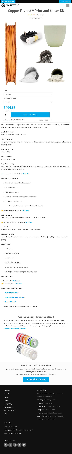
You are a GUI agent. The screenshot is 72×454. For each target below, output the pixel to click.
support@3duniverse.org (15, 433)
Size (5, 91)
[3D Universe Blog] (6, 445)
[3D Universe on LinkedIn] (24, 445)
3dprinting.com (41, 406)
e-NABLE (40, 413)
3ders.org (40, 400)
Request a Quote (8, 1)
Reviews (6, 400)
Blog (5, 414)
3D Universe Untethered (44, 394)
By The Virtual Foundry (36, 18)
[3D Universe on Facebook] (10, 445)
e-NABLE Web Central (44, 416)
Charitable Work (8, 407)
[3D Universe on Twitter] (19, 445)
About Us (6, 394)
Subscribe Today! (36, 379)
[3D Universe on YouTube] (15, 445)
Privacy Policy (8, 404)
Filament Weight (10, 98)
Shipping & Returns (9, 410)
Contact (6, 397)
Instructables (41, 403)
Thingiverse (40, 410)
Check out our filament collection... (15, 328)
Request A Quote (43, 120)
